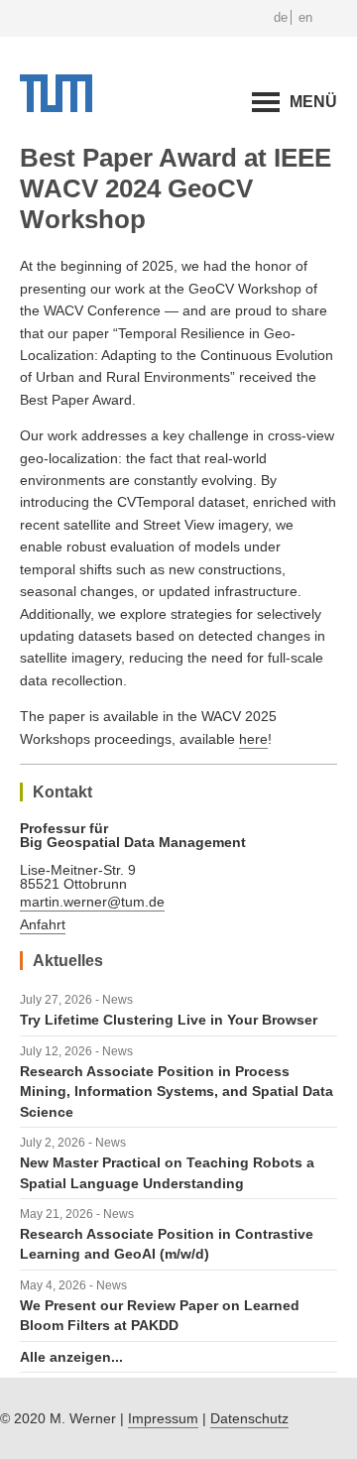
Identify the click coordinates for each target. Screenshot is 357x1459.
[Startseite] (56, 107)
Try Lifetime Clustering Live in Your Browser (168, 1020)
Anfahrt (42, 924)
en (305, 17)
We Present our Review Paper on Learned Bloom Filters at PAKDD (159, 1315)
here (253, 739)
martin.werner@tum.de (92, 902)
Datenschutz (249, 1418)
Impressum (163, 1418)
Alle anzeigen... (71, 1357)
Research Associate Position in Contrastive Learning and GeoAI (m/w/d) (166, 1244)
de (281, 17)
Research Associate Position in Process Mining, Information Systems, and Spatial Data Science (176, 1091)
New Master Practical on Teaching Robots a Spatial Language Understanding (167, 1172)
